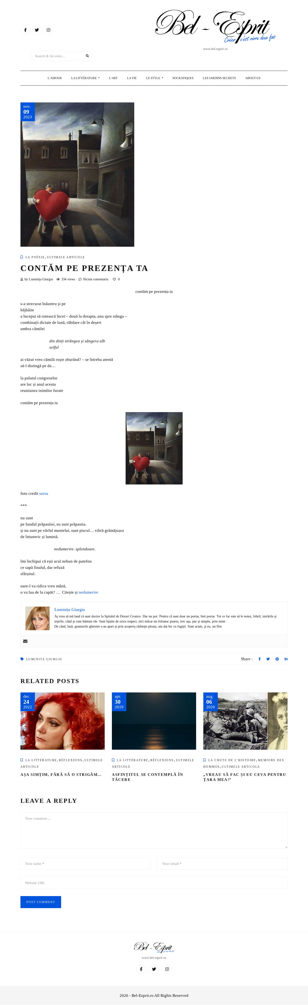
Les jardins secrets (219, 78)
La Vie (132, 78)
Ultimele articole (66, 257)
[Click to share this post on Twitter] (268, 659)
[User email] (25, 641)
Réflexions (71, 760)
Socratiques (183, 78)
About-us (252, 78)
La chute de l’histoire (232, 760)
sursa (43, 493)
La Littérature (84, 78)
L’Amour (55, 78)
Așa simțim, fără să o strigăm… (61, 775)
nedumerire (88, 592)
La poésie (35, 257)
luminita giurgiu (44, 659)
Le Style (153, 78)
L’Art (113, 78)
